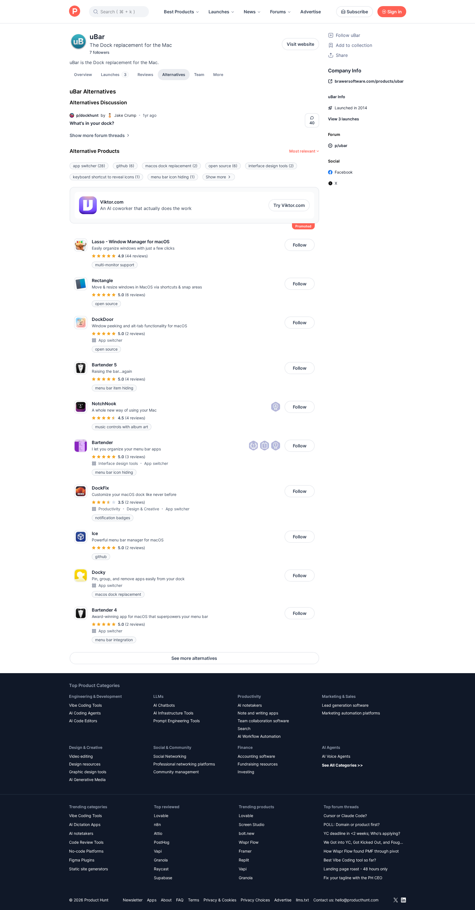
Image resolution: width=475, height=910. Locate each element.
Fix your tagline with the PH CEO (353, 877)
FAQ (180, 900)
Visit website (300, 44)
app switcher (89, 165)
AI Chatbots (164, 705)
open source (223, 165)
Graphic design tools (87, 771)
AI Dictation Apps (84, 824)
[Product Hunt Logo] (74, 11)
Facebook (344, 172)
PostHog (161, 842)
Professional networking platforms (184, 764)
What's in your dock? (92, 123)
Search (244, 728)
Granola (161, 860)
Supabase (163, 877)
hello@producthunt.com (357, 900)
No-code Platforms (86, 851)
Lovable (161, 815)
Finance (245, 747)
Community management (176, 771)
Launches (219, 11)
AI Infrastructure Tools (173, 713)
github (125, 165)
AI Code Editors (83, 720)
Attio (158, 833)
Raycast (161, 868)
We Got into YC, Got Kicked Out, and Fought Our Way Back (363, 843)
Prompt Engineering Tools (176, 720)
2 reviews (135, 333)
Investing (246, 771)
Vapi (158, 851)
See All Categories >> (342, 765)
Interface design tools (118, 463)
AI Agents (331, 747)
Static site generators (88, 868)
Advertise (310, 11)
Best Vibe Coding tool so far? (350, 860)
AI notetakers (250, 705)
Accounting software (256, 756)
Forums (278, 11)
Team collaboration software (263, 720)
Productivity (109, 508)
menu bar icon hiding (173, 176)
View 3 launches (343, 118)
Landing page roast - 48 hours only (356, 868)
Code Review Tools (86, 842)
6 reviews (135, 294)
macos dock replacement (171, 165)
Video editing (81, 756)
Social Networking (169, 756)
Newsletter (133, 900)
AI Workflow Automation (259, 736)
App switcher (110, 340)
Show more (216, 176)
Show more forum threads (97, 135)
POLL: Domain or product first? (352, 824)
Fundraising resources (258, 764)
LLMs (158, 696)
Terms (193, 900)
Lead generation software (345, 705)
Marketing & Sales (339, 696)
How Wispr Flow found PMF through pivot (361, 851)
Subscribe (357, 11)
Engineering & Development (95, 696)
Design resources (84, 764)
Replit (244, 860)
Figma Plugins (81, 860)
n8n (157, 824)
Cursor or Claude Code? (345, 815)
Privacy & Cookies (220, 900)
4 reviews (135, 379)
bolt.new (246, 833)
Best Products (179, 11)
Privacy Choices (255, 900)
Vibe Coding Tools (85, 705)
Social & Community (172, 747)
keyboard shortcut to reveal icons (106, 176)
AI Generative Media (87, 779)
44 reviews (136, 256)
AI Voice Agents (336, 756)
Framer (245, 851)
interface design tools (271, 165)
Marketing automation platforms (351, 713)
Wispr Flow (248, 842)
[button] (218, 74)
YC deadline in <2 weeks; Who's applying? (362, 833)
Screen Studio (251, 824)
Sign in (394, 11)
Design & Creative (143, 508)
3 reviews (135, 456)
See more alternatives (194, 658)
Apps (151, 900)
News (250, 11)
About (166, 900)
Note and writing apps (258, 713)
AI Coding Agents (85, 713)
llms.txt (302, 900)
